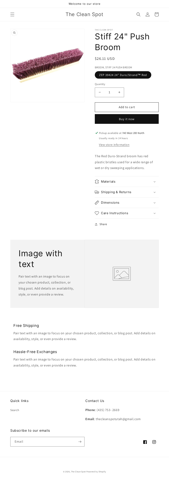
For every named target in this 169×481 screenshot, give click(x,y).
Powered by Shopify (96, 471)
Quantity (100, 84)
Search (14, 410)
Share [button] (103, 224)
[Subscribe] (79, 442)
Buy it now (127, 119)
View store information (114, 145)
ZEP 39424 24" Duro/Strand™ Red (123, 75)
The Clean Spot (78, 471)
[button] (12, 14)
